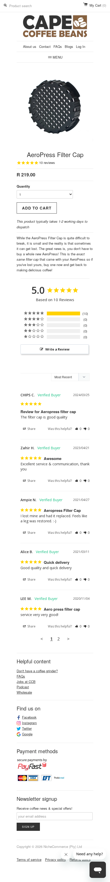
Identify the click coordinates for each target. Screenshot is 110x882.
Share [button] (31, 429)
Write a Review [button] (57, 349)
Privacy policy (55, 859)
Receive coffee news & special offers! (44, 808)
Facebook (29, 717)
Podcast (23, 686)
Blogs (69, 46)
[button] (78, 429)
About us (29, 46)
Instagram (29, 723)
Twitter (27, 728)
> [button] (68, 639)
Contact (45, 46)
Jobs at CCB (26, 681)
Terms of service (29, 859)
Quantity (23, 186)
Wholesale (24, 692)
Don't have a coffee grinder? (37, 670)
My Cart (98, 5)
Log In (80, 46)
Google (27, 734)
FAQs (57, 46)
